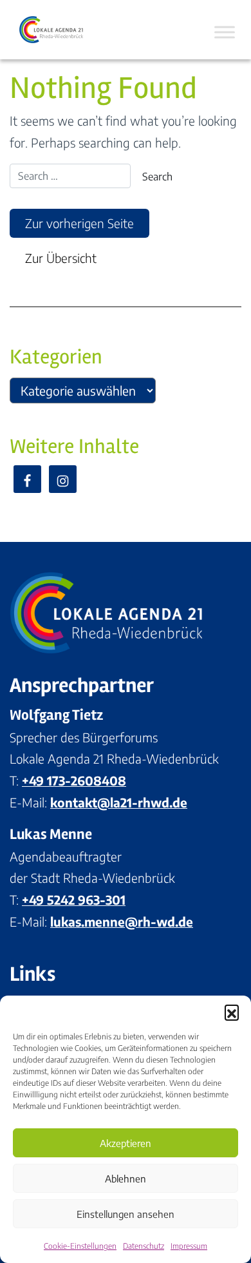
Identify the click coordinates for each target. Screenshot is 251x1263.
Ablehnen (125, 1178)
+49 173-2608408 (74, 780)
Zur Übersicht (61, 257)
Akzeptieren (125, 1143)
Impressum (189, 1246)
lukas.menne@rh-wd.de (121, 921)
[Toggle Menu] (224, 32)
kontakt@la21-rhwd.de (118, 802)
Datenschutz (143, 1246)
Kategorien (56, 356)
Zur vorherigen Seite (79, 223)
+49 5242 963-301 (74, 899)
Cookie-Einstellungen (80, 1246)
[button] (231, 1011)
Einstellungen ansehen (125, 1214)
